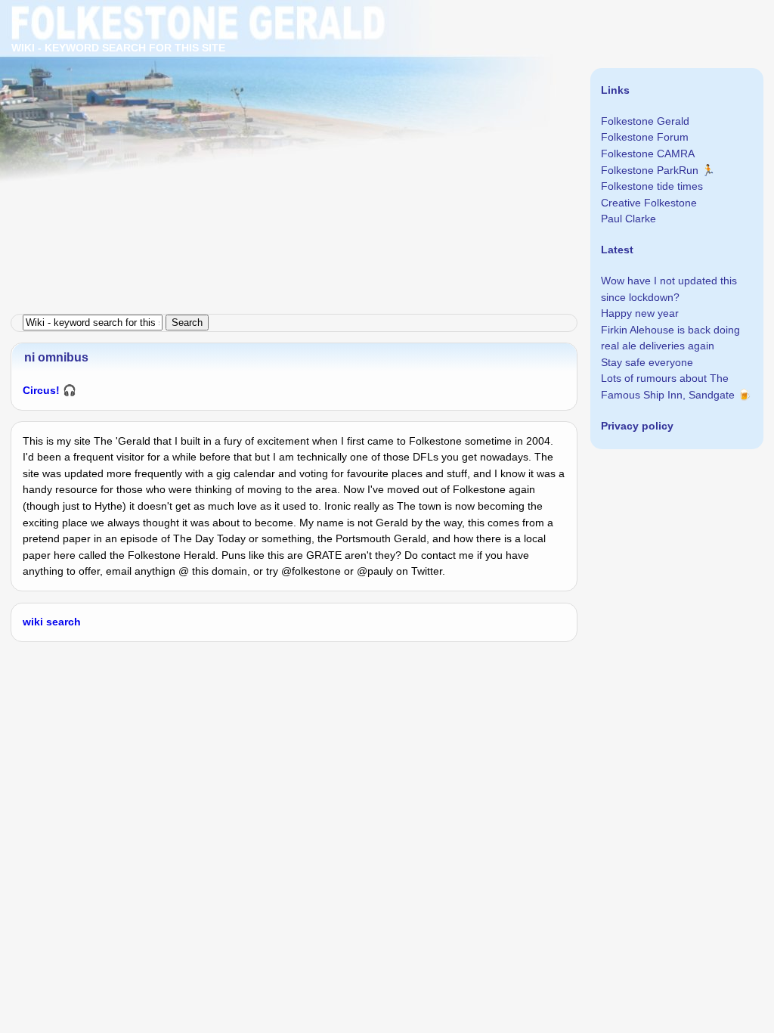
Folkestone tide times (652, 186)
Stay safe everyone (647, 362)
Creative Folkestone (649, 203)
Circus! (41, 390)
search (63, 622)
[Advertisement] (387, 106)
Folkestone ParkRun (649, 170)
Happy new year (640, 313)
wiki (33, 622)
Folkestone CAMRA (648, 153)
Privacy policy (637, 426)
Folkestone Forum (645, 137)
